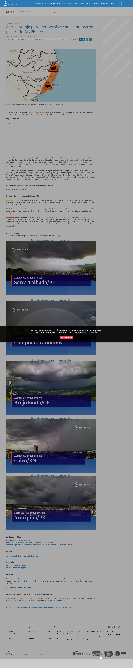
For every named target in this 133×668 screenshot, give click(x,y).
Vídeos (82, 3)
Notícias (69, 3)
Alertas (76, 3)
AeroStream (61, 3)
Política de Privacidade (88, 332)
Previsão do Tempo (92, 3)
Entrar (125, 3)
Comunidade (104, 3)
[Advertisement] (66, 663)
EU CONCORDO (66, 337)
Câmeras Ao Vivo (40, 3)
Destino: (51, 3)
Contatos (112, 3)
